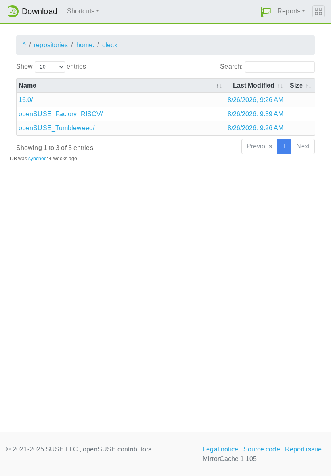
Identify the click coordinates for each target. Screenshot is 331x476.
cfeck (109, 45)
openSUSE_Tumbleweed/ (56, 128)
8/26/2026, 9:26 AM (256, 99)
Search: (231, 66)
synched (37, 158)
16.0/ (26, 99)
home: (85, 45)
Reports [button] (288, 11)
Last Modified (253, 85)
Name (27, 85)
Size (296, 85)
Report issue (303, 449)
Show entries (51, 66)
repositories (51, 45)
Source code (261, 449)
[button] (266, 11)
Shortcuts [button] (80, 11)
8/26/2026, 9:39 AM (256, 114)
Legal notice (220, 449)
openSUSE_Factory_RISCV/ (61, 114)
